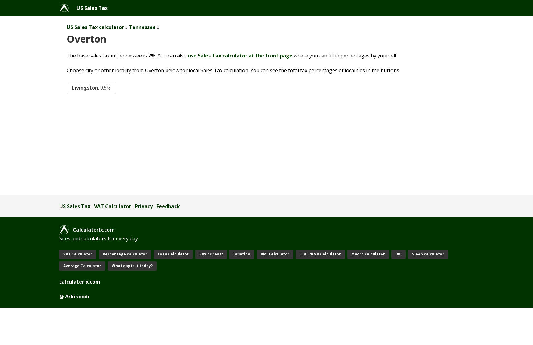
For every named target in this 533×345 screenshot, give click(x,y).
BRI (398, 254)
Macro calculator (368, 254)
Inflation (241, 254)
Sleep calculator (428, 254)
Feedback (168, 206)
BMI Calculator (275, 254)
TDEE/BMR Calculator (320, 254)
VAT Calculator (112, 206)
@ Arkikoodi (74, 296)
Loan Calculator (173, 254)
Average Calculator (82, 265)
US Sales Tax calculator (95, 27)
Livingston (91, 87)
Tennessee (142, 27)
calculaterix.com (79, 281)
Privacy (144, 206)
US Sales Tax (92, 8)
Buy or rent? (211, 254)
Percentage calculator (125, 254)
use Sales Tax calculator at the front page (240, 55)
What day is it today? (132, 265)
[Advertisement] (244, 144)
